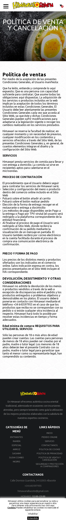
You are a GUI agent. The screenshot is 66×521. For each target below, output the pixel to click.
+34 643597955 (23, 304)
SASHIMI (16, 453)
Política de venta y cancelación (50, 458)
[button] (5, 6)
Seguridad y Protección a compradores (49, 465)
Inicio (50, 433)
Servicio (49, 441)
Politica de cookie (49, 449)
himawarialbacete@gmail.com (33, 491)
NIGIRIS (16, 461)
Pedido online (49, 437)
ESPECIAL (16, 445)
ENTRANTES (16, 437)
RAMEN (16, 441)
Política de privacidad (49, 453)
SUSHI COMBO (16, 457)
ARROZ (16, 449)
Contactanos (49, 445)
